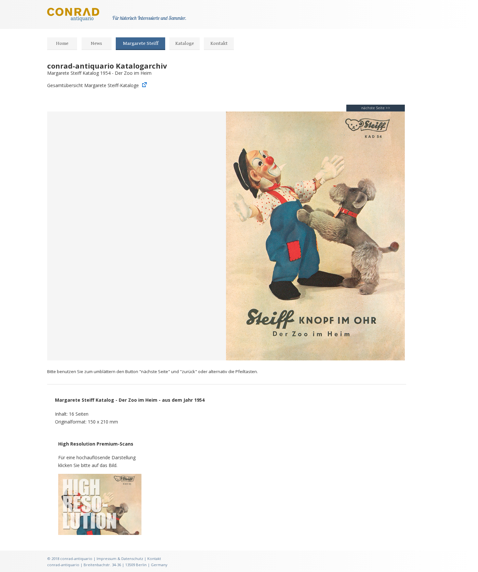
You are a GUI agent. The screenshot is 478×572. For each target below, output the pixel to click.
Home (62, 43)
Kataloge (184, 43)
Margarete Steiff (140, 43)
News (96, 43)
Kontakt (219, 43)
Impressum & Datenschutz (120, 558)
